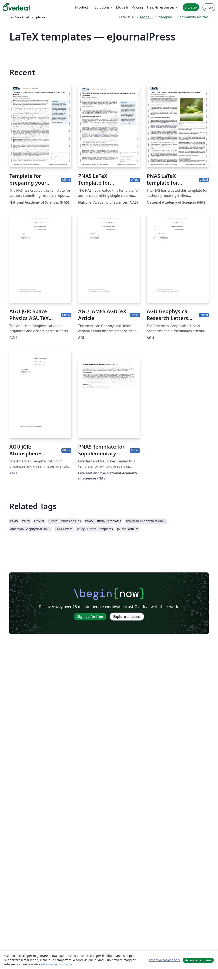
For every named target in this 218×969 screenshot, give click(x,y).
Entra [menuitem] (209, 7)
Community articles (193, 17)
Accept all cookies (198, 960)
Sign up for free (90, 616)
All (133, 17)
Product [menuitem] (81, 7)
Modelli (146, 17)
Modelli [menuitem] (122, 7)
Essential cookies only (164, 960)
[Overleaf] (16, 7)
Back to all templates (27, 17)
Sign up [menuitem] (191, 7)
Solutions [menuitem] (102, 7)
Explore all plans (127, 616)
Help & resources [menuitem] (161, 7)
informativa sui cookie (56, 964)
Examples (165, 17)
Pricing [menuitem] (137, 7)
